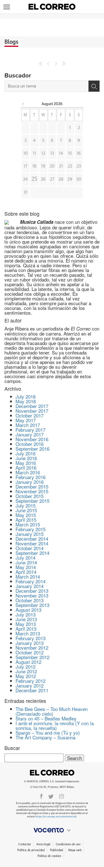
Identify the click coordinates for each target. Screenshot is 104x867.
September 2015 (32, 500)
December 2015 (32, 486)
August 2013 (28, 609)
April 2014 (26, 571)
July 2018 (25, 396)
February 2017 (30, 429)
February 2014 (30, 581)
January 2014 (30, 585)
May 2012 (26, 675)
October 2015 (30, 495)
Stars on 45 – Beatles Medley (46, 718)
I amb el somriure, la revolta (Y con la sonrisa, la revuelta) (55, 725)
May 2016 (26, 462)
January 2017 (30, 434)
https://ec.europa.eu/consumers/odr (55, 816)
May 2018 (26, 401)
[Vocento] (52, 830)
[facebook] (41, 795)
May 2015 (26, 514)
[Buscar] (94, 86)
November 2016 (32, 439)
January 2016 (30, 481)
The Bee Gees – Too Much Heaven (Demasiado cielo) (52, 711)
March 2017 (28, 424)
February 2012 (30, 680)
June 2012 (26, 671)
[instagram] (62, 795)
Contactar (24, 844)
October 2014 (30, 548)
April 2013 (26, 628)
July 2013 (25, 614)
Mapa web (75, 850)
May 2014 (26, 567)
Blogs (11, 42)
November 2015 (32, 491)
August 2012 (28, 661)
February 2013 (30, 638)
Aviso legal (43, 844)
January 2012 (30, 685)
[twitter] (51, 795)
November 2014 (32, 543)
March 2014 (28, 576)
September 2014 (32, 552)
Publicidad (56, 850)
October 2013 (30, 600)
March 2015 (28, 524)
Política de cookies (49, 856)
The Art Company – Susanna (45, 737)
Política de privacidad (31, 850)
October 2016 (30, 443)
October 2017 (30, 415)
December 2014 (32, 538)
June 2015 (26, 510)
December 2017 (32, 405)
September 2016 (32, 448)
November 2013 (32, 595)
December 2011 (32, 690)
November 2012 (32, 647)
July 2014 (25, 557)
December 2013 (32, 590)
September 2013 (32, 604)
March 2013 (28, 633)
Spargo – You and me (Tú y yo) (48, 732)
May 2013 (26, 623)
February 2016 (30, 476)
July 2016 (25, 453)
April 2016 (26, 467)
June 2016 (26, 458)
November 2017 (32, 410)
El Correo (52, 772)
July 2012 (25, 666)
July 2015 (25, 505)
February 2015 (30, 529)
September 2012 (32, 657)
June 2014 (26, 562)
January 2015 (30, 533)
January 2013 (30, 642)
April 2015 (26, 519)
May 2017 (26, 420)
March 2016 (28, 472)
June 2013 (26, 619)
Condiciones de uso (68, 844)
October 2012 (30, 652)
